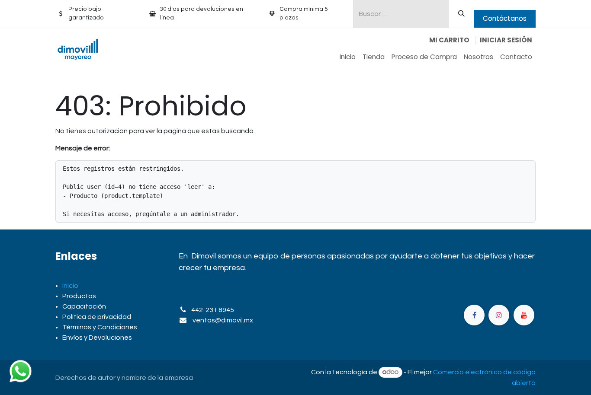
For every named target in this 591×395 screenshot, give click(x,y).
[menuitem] (347, 57)
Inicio (70, 285)
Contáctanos (505, 18)
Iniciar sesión (506, 40)
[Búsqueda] (461, 14)
